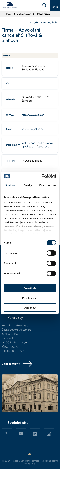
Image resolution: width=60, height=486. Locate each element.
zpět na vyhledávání (44, 22)
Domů (8, 14)
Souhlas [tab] (10, 185)
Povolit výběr (30, 297)
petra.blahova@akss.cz (45, 144)
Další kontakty (11, 363)
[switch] (51, 253)
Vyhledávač (24, 14)
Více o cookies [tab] (47, 185)
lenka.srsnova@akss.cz (29, 144)
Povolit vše (30, 288)
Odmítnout (30, 307)
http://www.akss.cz (33, 115)
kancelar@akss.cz (33, 129)
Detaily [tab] (28, 185)
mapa (23, 342)
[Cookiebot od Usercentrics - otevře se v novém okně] (42, 176)
